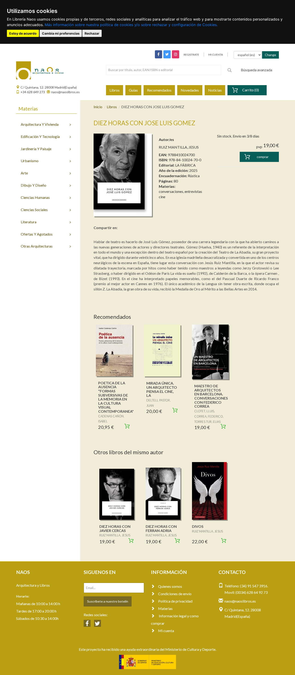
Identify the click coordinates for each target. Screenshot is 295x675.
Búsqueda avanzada (256, 70)
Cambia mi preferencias (61, 33)
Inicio (98, 107)
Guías (133, 90)
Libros (114, 90)
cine (162, 196)
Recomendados (159, 90)
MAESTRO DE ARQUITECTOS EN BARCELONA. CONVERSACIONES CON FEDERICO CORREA (211, 396)
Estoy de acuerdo (23, 33)
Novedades (190, 90)
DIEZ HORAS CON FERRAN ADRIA (161, 528)
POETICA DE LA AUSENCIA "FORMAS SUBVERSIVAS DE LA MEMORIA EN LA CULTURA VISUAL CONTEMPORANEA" (116, 397)
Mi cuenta (166, 630)
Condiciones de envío (175, 593)
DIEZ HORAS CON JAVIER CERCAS (114, 528)
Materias (165, 608)
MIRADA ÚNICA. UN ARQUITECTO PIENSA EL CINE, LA (161, 389)
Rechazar (92, 33)
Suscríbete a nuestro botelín (107, 601)
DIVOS (198, 526)
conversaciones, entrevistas (180, 191)
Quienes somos (170, 586)
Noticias (215, 90)
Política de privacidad (175, 601)
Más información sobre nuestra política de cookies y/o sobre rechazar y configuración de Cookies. (131, 24)
